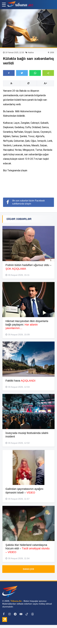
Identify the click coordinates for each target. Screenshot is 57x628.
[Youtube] (21, 614)
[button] (48, 73)
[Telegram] (15, 614)
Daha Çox (28, 569)
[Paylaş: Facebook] (9, 73)
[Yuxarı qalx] (48, 619)
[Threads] (32, 614)
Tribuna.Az (16, 601)
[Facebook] (3, 614)
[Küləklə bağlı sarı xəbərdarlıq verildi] (28, 28)
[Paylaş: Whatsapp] (35, 73)
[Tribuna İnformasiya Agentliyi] (20, 4)
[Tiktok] (26, 614)
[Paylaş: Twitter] (22, 73)
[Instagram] (9, 614)
